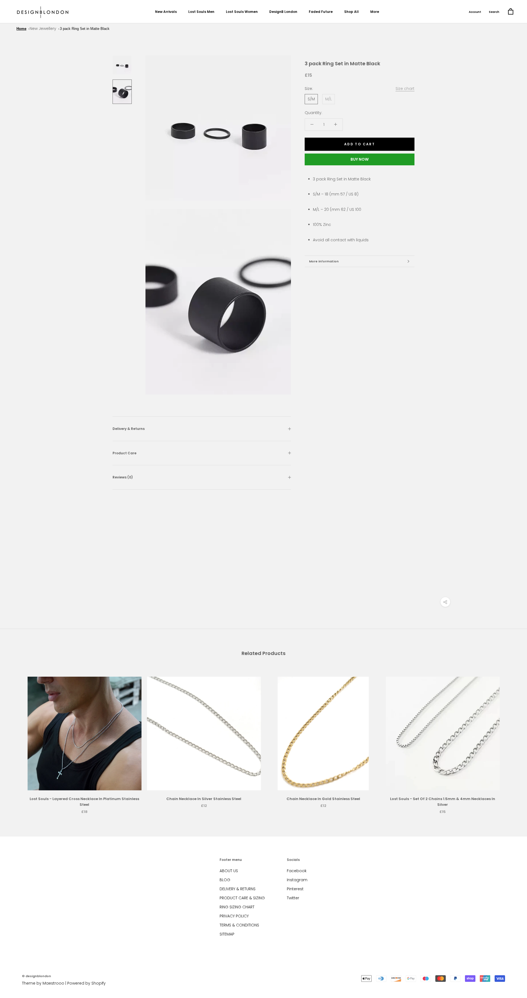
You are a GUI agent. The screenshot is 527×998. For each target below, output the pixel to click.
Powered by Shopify (86, 983)
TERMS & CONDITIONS (239, 925)
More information (324, 261)
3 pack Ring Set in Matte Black (85, 29)
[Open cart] (510, 11)
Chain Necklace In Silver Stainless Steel (203, 798)
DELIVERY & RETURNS (238, 889)
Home (21, 29)
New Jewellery (43, 28)
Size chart (405, 88)
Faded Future (321, 11)
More (374, 11)
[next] (510, 739)
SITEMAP (227, 934)
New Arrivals (166, 11)
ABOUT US (229, 871)
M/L (328, 99)
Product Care (124, 453)
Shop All (351, 11)
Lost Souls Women (242, 11)
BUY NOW (360, 159)
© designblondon (36, 976)
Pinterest (295, 889)
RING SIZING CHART (237, 907)
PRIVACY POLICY (234, 916)
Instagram (297, 880)
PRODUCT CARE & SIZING (242, 898)
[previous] (17, 739)
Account (475, 12)
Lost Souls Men (201, 11)
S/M (311, 99)
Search (494, 12)
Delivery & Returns (129, 428)
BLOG (225, 880)
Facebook (297, 871)
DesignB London (283, 11)
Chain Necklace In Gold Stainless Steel (323, 798)
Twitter (293, 898)
